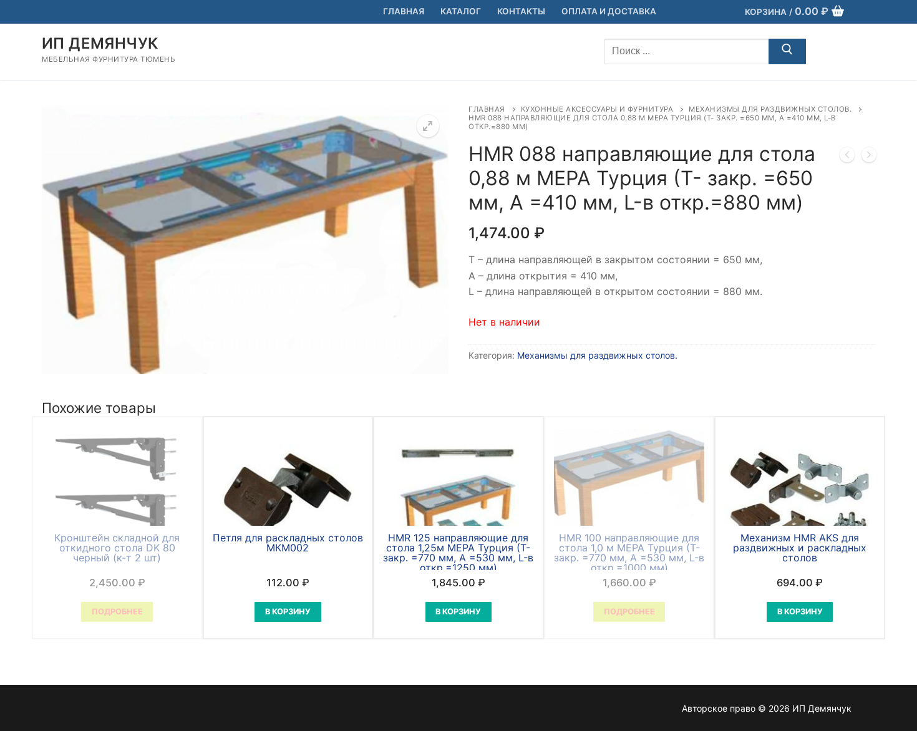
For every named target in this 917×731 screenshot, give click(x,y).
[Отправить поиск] (787, 52)
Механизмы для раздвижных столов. (770, 109)
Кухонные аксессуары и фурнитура (597, 109)
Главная (486, 109)
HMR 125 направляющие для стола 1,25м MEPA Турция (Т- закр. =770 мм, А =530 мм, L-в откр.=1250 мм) (458, 552)
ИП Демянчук (100, 43)
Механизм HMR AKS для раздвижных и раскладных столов (799, 547)
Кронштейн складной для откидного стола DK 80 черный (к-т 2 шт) (117, 547)
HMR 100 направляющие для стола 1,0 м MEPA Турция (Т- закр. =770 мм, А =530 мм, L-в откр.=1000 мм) (629, 552)
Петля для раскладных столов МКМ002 (288, 542)
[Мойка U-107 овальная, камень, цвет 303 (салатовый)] (847, 157)
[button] (428, 126)
